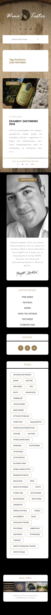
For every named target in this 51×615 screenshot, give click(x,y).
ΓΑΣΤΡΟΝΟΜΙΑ (34, 446)
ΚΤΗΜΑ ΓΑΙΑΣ (18, 493)
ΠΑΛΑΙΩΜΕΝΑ (18, 517)
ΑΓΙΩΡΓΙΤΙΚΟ (18, 422)
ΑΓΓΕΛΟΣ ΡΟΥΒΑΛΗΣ (21, 416)
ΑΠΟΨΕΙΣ (16, 434)
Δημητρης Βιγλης (29, 161)
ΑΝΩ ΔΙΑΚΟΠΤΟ (36, 422)
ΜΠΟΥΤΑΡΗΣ (36, 499)
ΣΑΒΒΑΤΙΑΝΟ (35, 528)
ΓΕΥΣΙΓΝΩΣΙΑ (18, 452)
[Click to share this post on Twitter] (22, 165)
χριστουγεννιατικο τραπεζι (24, 546)
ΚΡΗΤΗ (38, 487)
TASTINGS (13, 83)
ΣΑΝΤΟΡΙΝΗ (17, 534)
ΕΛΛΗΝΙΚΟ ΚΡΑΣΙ (19, 463)
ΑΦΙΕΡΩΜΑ (17, 446)
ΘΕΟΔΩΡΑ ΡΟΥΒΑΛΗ (21, 475)
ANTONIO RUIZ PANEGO (22, 375)
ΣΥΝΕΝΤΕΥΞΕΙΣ (27, 325)
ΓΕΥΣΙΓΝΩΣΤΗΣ (19, 457)
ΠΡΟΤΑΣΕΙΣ (27, 319)
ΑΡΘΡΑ (27, 308)
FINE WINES (27, 297)
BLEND (16, 381)
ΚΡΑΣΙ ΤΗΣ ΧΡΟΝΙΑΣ (27, 314)
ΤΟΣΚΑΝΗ (17, 540)
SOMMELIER (18, 398)
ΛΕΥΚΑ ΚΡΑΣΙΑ (35, 493)
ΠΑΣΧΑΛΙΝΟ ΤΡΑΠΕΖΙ (21, 522)
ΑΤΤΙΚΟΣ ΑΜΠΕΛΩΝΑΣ (21, 440)
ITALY (32, 386)
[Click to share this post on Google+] (27, 165)
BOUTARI (29, 381)
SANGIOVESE (30, 392)
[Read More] (12, 152)
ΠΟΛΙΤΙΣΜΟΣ (18, 528)
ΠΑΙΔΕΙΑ (37, 511)
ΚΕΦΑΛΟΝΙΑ (17, 481)
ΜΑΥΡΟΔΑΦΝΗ (18, 499)
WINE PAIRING (18, 410)
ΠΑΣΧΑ (33, 517)
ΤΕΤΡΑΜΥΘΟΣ (35, 534)
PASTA (15, 392)
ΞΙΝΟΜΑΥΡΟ (17, 505)
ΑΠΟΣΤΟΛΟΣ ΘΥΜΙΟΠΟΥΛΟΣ (24, 428)
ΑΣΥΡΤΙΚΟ (31, 434)
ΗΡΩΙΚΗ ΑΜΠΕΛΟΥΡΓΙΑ (22, 469)
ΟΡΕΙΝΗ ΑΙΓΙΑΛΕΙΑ (20, 511)
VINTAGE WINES (19, 404)
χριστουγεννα (19, 552)
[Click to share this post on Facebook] (18, 165)
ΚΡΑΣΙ (32, 481)
